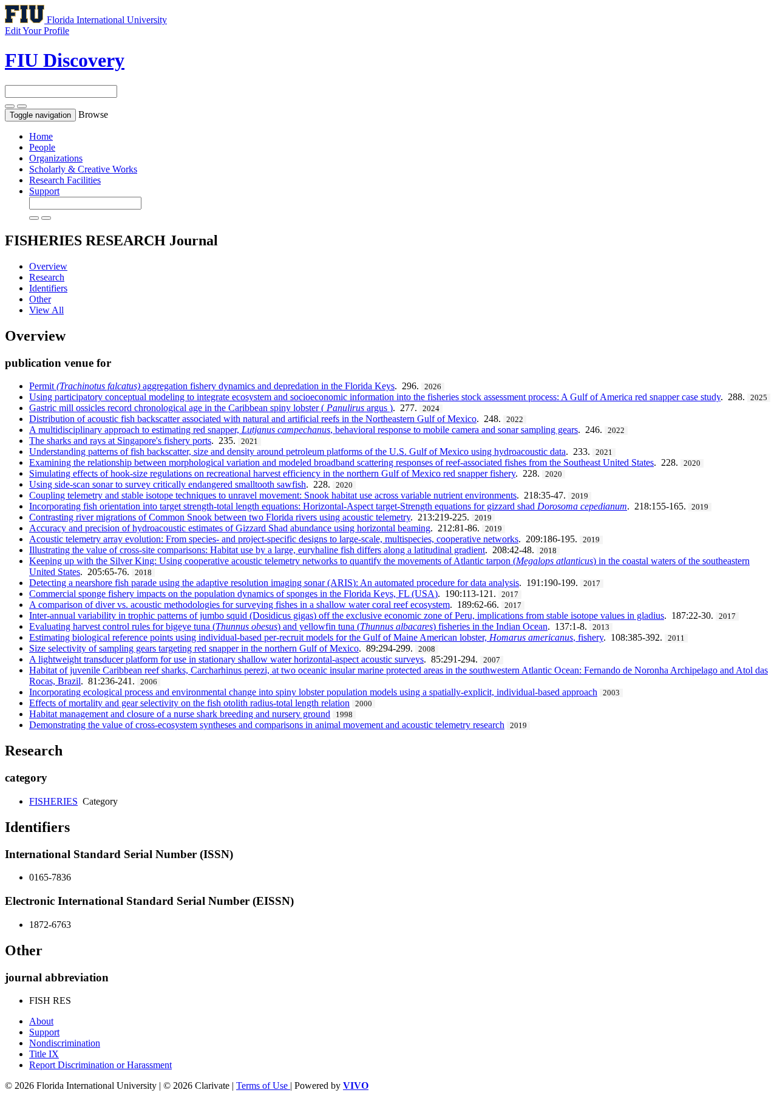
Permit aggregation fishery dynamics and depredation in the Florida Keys (212, 386)
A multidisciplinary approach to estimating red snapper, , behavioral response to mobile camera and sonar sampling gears (303, 429)
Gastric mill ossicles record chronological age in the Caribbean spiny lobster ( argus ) (211, 408)
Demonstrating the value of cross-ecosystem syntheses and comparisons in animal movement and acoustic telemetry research (266, 725)
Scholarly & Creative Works (83, 169)
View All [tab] (46, 310)
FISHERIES (53, 801)
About (41, 1021)
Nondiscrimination (64, 1043)
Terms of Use (263, 1085)
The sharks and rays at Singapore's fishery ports (120, 440)
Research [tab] (46, 277)
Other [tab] (40, 299)
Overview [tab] (48, 266)
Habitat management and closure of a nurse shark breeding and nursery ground (179, 714)
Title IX (44, 1054)
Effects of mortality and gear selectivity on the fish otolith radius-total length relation (189, 703)
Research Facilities (65, 180)
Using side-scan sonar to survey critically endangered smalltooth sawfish (167, 484)
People (42, 147)
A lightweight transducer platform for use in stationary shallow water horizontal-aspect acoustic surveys (226, 659)
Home (41, 136)
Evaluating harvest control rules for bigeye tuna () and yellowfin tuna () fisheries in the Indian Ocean (288, 626)
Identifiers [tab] (48, 288)
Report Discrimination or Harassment (100, 1065)
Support (44, 191)
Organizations (56, 158)
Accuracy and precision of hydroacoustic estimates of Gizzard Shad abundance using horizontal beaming (229, 528)
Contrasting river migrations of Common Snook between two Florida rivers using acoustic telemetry (219, 517)
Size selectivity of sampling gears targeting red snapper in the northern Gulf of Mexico (194, 648)
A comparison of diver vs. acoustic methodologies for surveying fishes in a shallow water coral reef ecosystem (239, 604)
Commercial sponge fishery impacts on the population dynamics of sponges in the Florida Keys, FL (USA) (233, 593)
